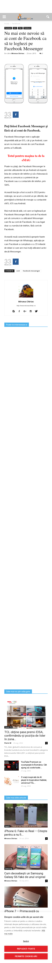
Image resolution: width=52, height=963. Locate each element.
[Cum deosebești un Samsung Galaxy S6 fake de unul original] (26, 857)
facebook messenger (31, 271)
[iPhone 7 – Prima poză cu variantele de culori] (26, 897)
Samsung (8, 869)
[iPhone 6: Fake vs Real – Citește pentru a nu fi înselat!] (26, 816)
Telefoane (27, 28)
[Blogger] (14, 311)
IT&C (20, 28)
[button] (48, 17)
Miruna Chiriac (17, 53)
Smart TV (8, 727)
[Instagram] (31, 311)
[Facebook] (20, 311)
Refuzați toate (26, 949)
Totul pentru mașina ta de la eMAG (26, 158)
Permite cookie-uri (26, 956)
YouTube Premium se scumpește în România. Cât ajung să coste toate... (34, 765)
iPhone (8, 906)
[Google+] (26, 311)
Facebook (8, 28)
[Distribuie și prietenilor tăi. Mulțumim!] (16, 115)
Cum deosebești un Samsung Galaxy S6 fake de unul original (24, 875)
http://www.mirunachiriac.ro (26, 305)
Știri (15, 28)
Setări (26, 941)
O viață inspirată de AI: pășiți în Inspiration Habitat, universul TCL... (34, 780)
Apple (7, 826)
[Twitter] (37, 311)
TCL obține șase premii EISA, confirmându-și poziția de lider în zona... (24, 735)
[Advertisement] (26, 8)
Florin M (7, 743)
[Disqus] (26, 576)
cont (18, 271)
